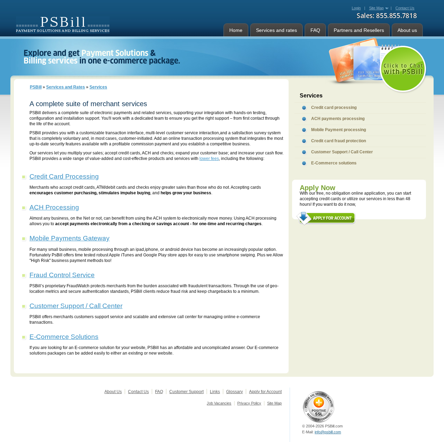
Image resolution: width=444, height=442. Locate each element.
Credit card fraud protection (338, 140)
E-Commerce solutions (334, 163)
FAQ (315, 30)
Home (235, 30)
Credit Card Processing (64, 176)
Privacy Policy (249, 403)
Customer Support (186, 391)
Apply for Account (265, 391)
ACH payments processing (338, 118)
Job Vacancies (219, 403)
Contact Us (138, 391)
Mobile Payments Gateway (69, 238)
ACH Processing (54, 207)
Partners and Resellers (359, 30)
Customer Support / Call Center (75, 305)
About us (407, 30)
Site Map (376, 8)
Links (215, 391)
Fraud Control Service (62, 275)
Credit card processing (334, 107)
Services (98, 87)
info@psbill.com (328, 432)
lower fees (209, 158)
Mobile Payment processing (338, 129)
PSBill (36, 87)
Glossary (234, 391)
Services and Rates (65, 87)
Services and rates (276, 30)
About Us (113, 391)
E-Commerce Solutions (64, 336)
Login (356, 8)
